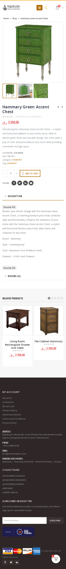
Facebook (14, 183)
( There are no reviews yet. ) (28, 116)
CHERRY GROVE (10, 492)
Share (5, 183)
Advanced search (11, 414)
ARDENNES (7, 488)
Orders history (9, 410)
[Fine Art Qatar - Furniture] (11, 7)
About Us (7, 398)
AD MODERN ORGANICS (14, 480)
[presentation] (4, 52)
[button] (49, 298)
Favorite (9, 207)
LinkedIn (25, 183)
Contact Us (8, 402)
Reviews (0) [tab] (14, 276)
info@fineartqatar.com (14, 453)
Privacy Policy (9, 422)
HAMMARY (17, 159)
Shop (14, 18)
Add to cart (31, 173)
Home (6, 18)
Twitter (19, 183)
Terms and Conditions (13, 418)
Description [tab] (15, 196)
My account (8, 406)
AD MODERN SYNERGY (13, 484)
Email (31, 183)
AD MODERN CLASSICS (13, 475)
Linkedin (17, 562)
